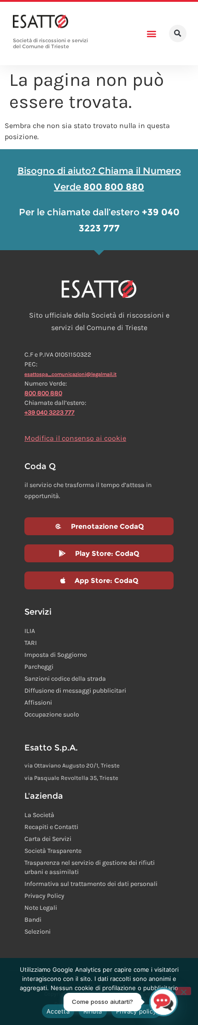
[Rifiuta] (183, 991)
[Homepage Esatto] (40, 22)
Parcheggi (38, 667)
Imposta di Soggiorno (55, 655)
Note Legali (40, 908)
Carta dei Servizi (47, 839)
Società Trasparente (53, 851)
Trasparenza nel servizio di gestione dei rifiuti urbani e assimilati (89, 867)
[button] (151, 33)
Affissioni (38, 702)
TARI (30, 643)
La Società (39, 815)
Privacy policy (136, 1011)
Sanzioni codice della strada (65, 679)
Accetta (58, 1011)
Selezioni (37, 931)
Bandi (32, 920)
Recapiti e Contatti (51, 827)
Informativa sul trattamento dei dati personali (90, 884)
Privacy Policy (44, 896)
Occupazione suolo (51, 714)
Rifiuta (92, 1011)
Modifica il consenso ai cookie (75, 438)
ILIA (29, 631)
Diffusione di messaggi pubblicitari (75, 691)
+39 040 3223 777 (49, 412)
